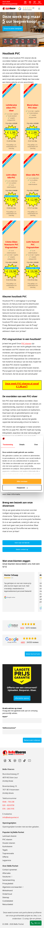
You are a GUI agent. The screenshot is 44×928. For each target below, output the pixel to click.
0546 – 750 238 (8, 802)
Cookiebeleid (7, 901)
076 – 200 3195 (8, 809)
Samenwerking (8, 880)
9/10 (22, 628)
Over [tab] (36, 444)
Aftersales (6, 873)
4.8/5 (23, 642)
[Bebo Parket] (8, 8)
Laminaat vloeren (9, 836)
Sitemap (5, 897)
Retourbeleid (7, 904)
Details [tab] (22, 444)
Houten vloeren (8, 843)
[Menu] (39, 8)
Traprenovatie (8, 853)
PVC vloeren (7, 839)
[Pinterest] (14, 760)
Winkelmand (7, 890)
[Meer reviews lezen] (13, 625)
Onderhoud (7, 894)
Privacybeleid (7, 883)
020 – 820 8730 (8, 805)
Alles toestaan (22, 481)
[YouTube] (29, 760)
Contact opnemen (9, 869)
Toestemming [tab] (8, 444)
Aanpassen (21, 488)
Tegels (5, 850)
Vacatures (6, 876)
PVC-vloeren (26, 343)
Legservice (6, 860)
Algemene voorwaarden (12, 887)
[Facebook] (4, 760)
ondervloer (16, 918)
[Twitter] (9, 760)
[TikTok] (24, 760)
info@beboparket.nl (10, 817)
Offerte (5, 857)
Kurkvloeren (7, 846)
